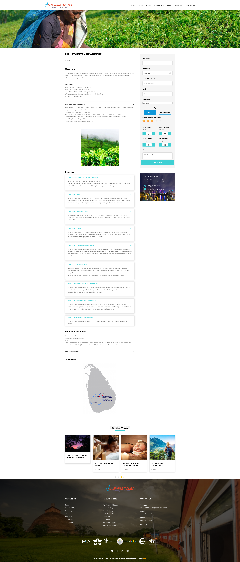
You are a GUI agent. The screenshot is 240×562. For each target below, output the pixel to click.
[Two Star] (148, 121)
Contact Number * (148, 79)
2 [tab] (119, 477)
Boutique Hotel (165, 112)
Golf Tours (106, 519)
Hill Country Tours (109, 522)
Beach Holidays (108, 511)
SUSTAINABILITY (145, 5)
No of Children (164, 128)
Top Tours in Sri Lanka (110, 505)
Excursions (107, 516)
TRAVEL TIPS (159, 5)
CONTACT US (190, 5)
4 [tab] (124, 477)
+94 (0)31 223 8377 (146, 520)
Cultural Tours (108, 514)
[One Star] (143, 121)
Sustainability (70, 508)
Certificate (69, 519)
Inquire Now (157, 162)
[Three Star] (152, 121)
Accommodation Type (149, 108)
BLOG (169, 5)
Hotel (150, 112)
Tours (67, 505)
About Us (68, 516)
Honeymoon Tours (109, 525)
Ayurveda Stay (108, 508)
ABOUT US (178, 5)
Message (145, 150)
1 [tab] (116, 477)
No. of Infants (163, 140)
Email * (144, 89)
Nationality (146, 99)
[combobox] (157, 103)
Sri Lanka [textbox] (146, 103)
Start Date (146, 68)
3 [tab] (121, 477)
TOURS (132, 5)
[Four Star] (156, 121)
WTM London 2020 (145, 531)
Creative (141, 558)
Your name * (146, 58)
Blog (67, 514)
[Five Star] (160, 121)
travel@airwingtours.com (149, 514)
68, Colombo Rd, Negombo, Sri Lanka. (153, 507)
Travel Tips (69, 511)
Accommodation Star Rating (151, 117)
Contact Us (69, 522)
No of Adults (146, 128)
